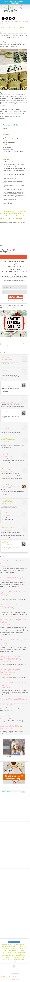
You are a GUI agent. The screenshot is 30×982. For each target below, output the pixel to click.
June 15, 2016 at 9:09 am (7, 515)
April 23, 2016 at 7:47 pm (6, 456)
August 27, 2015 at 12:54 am (7, 360)
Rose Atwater (5, 485)
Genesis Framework (25, 977)
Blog (26, 22)
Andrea (3, 32)
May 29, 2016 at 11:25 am (6, 504)
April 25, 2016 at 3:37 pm (6, 471)
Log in (17, 979)
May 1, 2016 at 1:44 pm (6, 487)
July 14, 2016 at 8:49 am (7, 545)
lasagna (7, 345)
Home (1, 22)
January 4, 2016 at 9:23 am (8, 386)
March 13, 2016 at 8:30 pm (7, 428)
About (5, 22)
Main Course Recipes (8, 343)
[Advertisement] (15, 808)
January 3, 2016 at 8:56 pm (7, 373)
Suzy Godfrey (5, 454)
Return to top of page (15, 973)
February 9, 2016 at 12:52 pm (8, 414)
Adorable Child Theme (15, 977)
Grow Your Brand (13, 22)
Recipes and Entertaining (17, 343)
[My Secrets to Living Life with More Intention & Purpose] (14, 783)
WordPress (13, 979)
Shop (1, 24)
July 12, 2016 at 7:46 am (6, 530)
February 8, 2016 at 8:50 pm (7, 402)
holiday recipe (2, 345)
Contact (6, 24)
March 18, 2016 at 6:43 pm (7, 441)
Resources (21, 22)
